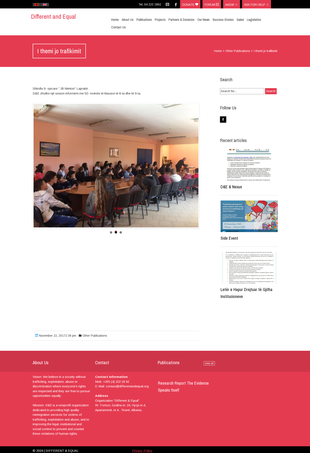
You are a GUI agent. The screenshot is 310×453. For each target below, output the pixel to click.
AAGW (230, 4)
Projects (160, 19)
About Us (127, 19)
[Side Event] (249, 216)
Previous (27, 165)
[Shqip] (37, 4)
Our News (203, 19)
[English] (45, 4)
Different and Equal (53, 16)
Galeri (240, 19)
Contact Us (118, 27)
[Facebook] (176, 4)
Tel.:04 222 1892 (150, 4)
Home (115, 19)
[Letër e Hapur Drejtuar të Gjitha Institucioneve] (249, 268)
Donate (188, 4)
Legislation (254, 19)
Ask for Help (255, 4)
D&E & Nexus (231, 187)
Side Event (229, 238)
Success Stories (223, 19)
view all (209, 363)
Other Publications (237, 51)
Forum (210, 4)
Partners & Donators (181, 19)
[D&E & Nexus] (249, 165)
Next (205, 165)
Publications (144, 19)
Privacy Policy (142, 450)
